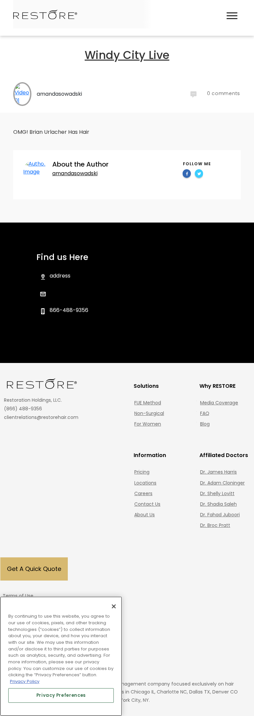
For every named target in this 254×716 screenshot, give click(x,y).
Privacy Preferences (61, 695)
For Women (147, 424)
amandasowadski (75, 173)
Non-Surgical (149, 413)
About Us (144, 514)
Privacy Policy (24, 681)
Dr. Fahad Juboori (220, 514)
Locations (145, 483)
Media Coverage (219, 402)
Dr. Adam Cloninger (222, 483)
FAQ (204, 413)
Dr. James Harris (218, 472)
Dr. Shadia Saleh (218, 504)
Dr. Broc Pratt (215, 525)
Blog (205, 424)
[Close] (113, 606)
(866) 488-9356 (23, 408)
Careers (143, 493)
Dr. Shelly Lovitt (217, 493)
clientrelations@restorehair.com (41, 417)
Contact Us (147, 504)
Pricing (141, 472)
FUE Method (147, 402)
